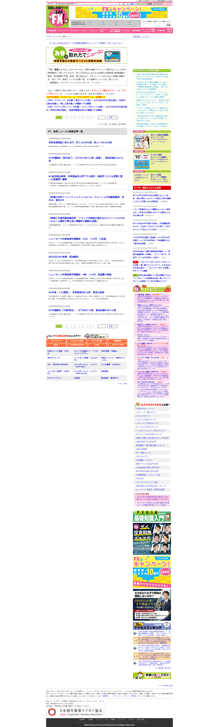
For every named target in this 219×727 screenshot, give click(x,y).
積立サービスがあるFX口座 (147, 464)
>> (112, 117)
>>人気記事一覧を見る (163, 668)
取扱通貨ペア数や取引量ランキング (150, 445)
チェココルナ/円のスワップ (147, 427)
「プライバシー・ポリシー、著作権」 (124, 696)
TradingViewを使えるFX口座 (147, 467)
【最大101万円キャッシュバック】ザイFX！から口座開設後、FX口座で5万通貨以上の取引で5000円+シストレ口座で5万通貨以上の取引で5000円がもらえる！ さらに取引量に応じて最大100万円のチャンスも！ (153, 363)
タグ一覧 (131, 719)
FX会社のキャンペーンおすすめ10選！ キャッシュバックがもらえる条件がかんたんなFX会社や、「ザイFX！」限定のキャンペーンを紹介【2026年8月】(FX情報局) (154, 656)
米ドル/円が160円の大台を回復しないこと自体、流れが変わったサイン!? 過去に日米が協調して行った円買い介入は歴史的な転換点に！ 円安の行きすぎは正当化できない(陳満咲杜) (154, 640)
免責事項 (82, 719)
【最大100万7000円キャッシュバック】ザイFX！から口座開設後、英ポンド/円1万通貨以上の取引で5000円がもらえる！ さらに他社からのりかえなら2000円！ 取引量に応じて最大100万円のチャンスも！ (153, 349)
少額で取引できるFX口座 (146, 442)
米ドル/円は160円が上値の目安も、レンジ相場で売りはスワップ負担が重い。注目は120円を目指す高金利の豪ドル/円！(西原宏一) (154, 663)
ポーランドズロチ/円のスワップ (149, 434)
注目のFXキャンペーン (145, 409)
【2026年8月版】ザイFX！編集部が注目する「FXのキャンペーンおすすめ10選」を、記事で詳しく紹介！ (152, 118)
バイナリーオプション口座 (147, 482)
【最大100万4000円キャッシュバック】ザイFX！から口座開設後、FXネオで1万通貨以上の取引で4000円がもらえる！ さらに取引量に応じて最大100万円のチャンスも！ (153, 328)
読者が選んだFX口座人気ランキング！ (151, 486)
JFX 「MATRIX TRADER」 (58, 364)
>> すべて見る (122, 384)
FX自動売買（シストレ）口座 (148, 475)
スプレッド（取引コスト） (147, 412)
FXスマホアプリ (142, 456)
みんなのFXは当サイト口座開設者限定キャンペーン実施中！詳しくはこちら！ (88, 43)
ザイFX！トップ (51, 36)
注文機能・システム (144, 460)
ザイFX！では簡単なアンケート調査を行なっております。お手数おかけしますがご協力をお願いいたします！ (152, 110)
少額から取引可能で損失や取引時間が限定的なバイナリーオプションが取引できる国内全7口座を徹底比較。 (152, 76)
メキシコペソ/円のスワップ (147, 423)
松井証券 (104, 371)
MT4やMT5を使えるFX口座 (147, 471)
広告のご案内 (140, 719)
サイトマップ (122, 719)
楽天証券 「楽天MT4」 (110, 378)
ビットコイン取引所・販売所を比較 (150, 490)
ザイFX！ (146, 722)
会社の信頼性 (141, 449)
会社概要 (90, 719)
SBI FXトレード (53, 358)
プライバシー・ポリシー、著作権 (105, 719)
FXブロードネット (54, 378)
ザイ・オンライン (124, 722)
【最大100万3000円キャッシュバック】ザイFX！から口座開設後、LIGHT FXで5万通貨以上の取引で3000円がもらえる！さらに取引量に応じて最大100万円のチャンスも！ (152, 375)
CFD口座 (139, 478)
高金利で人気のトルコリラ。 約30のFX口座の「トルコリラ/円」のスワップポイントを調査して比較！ (152, 102)
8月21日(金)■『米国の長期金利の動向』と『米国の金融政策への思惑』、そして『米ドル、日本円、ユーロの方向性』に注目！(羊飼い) (154, 633)
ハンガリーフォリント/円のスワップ (150, 431)
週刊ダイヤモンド (112, 722)
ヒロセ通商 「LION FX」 (111, 364)
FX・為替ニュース (143, 453)
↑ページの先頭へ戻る (165, 685)
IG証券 (77, 378)
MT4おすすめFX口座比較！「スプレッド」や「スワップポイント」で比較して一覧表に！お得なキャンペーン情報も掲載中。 (152, 94)
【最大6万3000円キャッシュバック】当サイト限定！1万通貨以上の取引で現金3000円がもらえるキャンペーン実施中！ (153, 337)
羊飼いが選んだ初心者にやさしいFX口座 (152, 438)
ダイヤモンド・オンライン (97, 722)
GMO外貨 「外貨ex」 (110, 351)
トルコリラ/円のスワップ (146, 420)
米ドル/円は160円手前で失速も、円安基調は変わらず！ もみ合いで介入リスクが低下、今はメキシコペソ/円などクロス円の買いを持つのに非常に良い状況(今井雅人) (154, 648)
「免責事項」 (105, 696)
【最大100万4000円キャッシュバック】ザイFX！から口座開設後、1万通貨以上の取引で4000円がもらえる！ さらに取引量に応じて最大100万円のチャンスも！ (153, 298)
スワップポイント (143, 416)
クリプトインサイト (136, 722)
